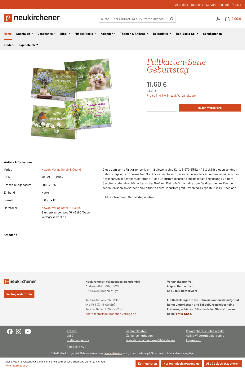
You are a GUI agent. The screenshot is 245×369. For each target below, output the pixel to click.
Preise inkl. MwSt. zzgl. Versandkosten (172, 95)
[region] (71, 99)
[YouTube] (29, 331)
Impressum (193, 340)
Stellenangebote (78, 340)
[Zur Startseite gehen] (32, 18)
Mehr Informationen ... (18, 365)
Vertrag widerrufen (19, 294)
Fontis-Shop (182, 313)
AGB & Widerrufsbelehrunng (205, 335)
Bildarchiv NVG (76, 346)
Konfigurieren (147, 363)
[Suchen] (171, 19)
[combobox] (133, 19)
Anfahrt (72, 331)
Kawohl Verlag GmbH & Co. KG (61, 169)
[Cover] (71, 99)
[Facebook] (11, 331)
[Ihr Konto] (218, 18)
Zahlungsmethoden (139, 335)
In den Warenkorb (210, 107)
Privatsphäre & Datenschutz (205, 331)
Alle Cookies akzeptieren (222, 363)
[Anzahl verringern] (151, 108)
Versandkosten (136, 331)
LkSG (70, 335)
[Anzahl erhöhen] (173, 108)
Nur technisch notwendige (181, 363)
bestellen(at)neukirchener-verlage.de (111, 313)
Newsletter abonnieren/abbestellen (150, 340)
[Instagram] (20, 331)
